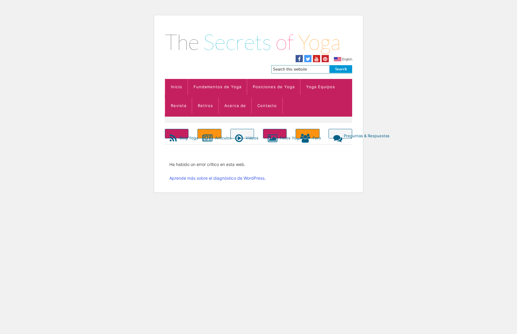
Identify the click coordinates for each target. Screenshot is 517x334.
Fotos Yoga (283, 136)
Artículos (217, 136)
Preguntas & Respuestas (348, 135)
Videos (249, 136)
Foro (315, 136)
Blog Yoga (183, 136)
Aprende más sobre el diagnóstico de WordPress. (217, 178)
